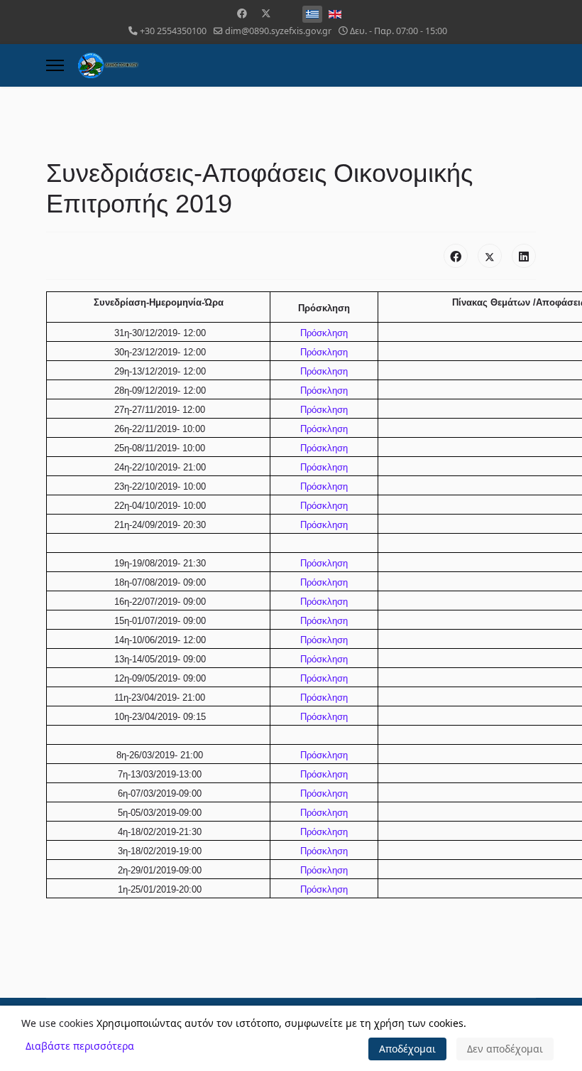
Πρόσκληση (324, 333)
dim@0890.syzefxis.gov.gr (278, 31)
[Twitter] (266, 13)
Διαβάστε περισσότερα (80, 1046)
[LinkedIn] (524, 256)
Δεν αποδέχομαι (505, 1048)
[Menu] (55, 65)
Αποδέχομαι (407, 1048)
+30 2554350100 (173, 31)
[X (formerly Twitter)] (490, 256)
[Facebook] (242, 13)
